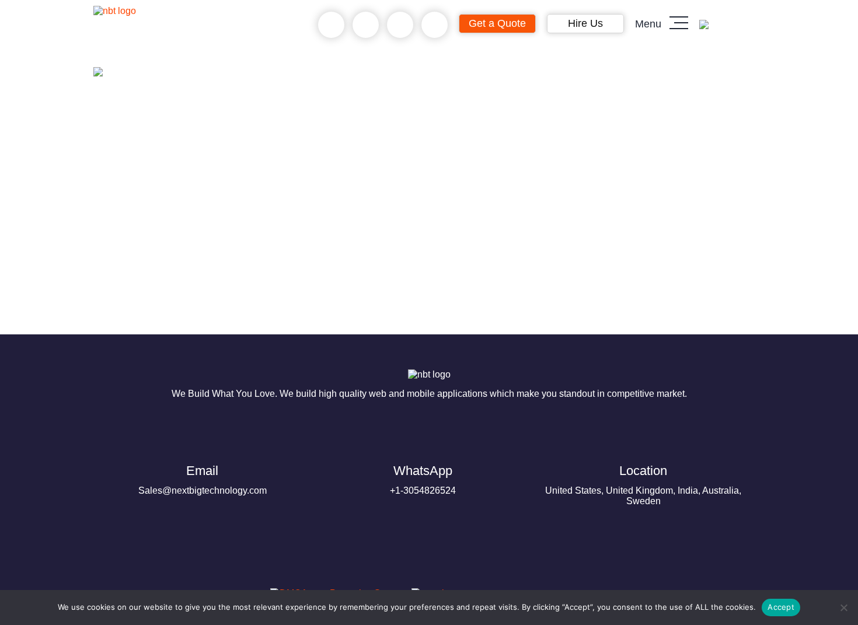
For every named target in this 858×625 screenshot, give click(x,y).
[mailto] (434, 25)
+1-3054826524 (423, 479)
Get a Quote (497, 23)
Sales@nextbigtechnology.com (202, 479)
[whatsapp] (365, 25)
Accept (781, 607)
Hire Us (585, 23)
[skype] (400, 25)
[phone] (331, 25)
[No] (843, 607)
